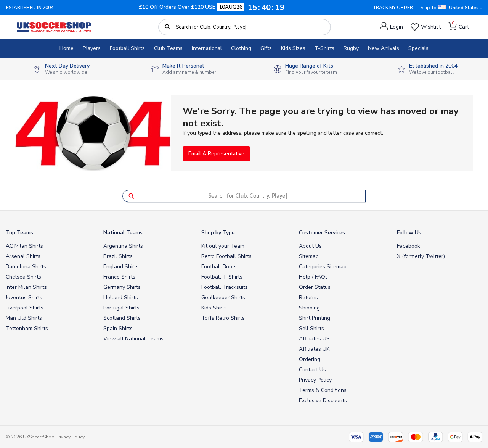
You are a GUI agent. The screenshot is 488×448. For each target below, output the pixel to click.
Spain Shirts (118, 328)
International (207, 48)
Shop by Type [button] (218, 232)
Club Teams (168, 48)
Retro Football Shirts (226, 256)
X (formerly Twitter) (421, 256)
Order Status (315, 287)
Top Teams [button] (19, 232)
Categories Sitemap (323, 266)
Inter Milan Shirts (26, 287)
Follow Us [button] (409, 232)
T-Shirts (324, 48)
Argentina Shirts (123, 246)
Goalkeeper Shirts (223, 297)
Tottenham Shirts (27, 328)
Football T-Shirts (221, 276)
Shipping (309, 307)
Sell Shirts (311, 328)
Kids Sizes (293, 48)
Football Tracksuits (224, 287)
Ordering (309, 359)
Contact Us (312, 369)
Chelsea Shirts (23, 276)
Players (92, 48)
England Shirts (121, 266)
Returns (308, 297)
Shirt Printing (314, 318)
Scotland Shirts (122, 318)
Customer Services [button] (322, 232)
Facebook (408, 246)
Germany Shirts (122, 287)
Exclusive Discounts (323, 400)
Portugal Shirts (121, 307)
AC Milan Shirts (24, 246)
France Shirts (119, 276)
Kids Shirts (214, 307)
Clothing (241, 48)
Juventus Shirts (24, 297)
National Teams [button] (123, 232)
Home (66, 48)
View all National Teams (133, 338)
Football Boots (219, 266)
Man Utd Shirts (24, 318)
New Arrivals (383, 48)
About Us (310, 246)
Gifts (266, 48)
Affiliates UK (314, 349)
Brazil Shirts (118, 256)
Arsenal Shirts (23, 256)
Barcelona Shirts (26, 266)
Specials (418, 48)
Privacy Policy (315, 380)
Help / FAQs (313, 276)
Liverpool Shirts (24, 307)
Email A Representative (216, 153)
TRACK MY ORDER (393, 8)
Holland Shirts (120, 297)
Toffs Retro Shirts (223, 318)
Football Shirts (127, 48)
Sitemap (309, 256)
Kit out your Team (222, 246)
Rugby (351, 48)
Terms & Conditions (323, 390)
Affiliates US (314, 338)
